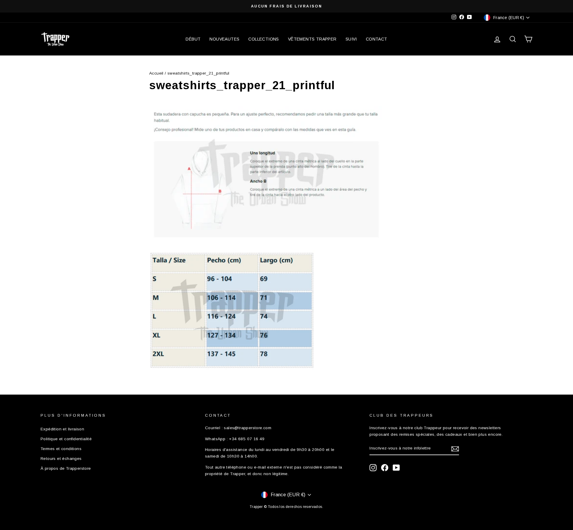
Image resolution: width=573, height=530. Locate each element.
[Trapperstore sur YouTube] (396, 467)
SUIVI (351, 39)
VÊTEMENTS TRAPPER (312, 39)
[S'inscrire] (455, 448)
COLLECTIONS (263, 39)
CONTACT (376, 39)
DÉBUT (193, 39)
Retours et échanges (61, 458)
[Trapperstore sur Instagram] (373, 467)
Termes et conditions (61, 448)
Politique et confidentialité (66, 439)
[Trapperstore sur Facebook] (384, 467)
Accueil (156, 73)
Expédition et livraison (62, 429)
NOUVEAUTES (224, 39)
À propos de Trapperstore (66, 468)
